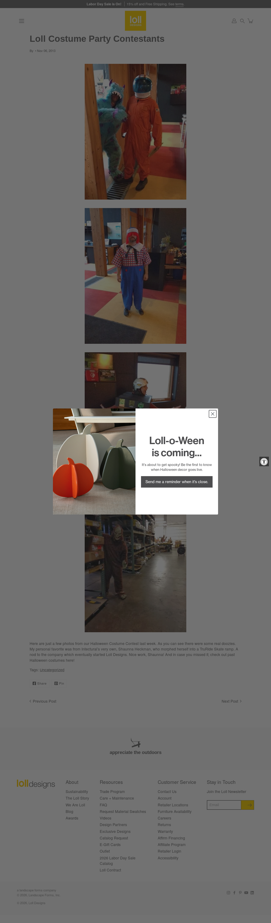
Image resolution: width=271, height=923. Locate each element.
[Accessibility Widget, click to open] (264, 461)
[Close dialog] (212, 414)
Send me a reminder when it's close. (176, 481)
